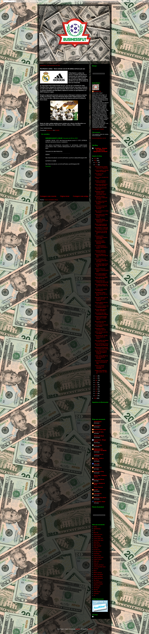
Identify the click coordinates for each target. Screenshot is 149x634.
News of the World (98, 574)
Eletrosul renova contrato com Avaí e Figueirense (101, 167)
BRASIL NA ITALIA (99, 436)
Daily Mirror (96, 542)
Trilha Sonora (97, 591)
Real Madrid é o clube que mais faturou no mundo (101, 228)
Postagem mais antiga (80, 196)
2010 (95, 398)
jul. (96, 382)
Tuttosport (96, 593)
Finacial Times (97, 555)
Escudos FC (97, 549)
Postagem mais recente (48, 196)
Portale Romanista (98, 578)
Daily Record (97, 544)
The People (96, 587)
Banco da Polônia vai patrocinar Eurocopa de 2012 (101, 256)
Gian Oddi (96, 463)
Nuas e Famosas (98, 487)
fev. (96, 393)
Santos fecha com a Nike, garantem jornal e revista (101, 216)
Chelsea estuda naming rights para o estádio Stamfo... (101, 318)
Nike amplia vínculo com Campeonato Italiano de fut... (101, 286)
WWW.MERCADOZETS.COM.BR (53, 138)
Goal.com (96, 563)
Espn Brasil (96, 553)
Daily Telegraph (97, 546)
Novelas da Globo (98, 576)
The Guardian (97, 586)
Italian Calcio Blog (99, 471)
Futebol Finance (98, 559)
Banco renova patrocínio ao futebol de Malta (101, 274)
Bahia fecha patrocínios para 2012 (101, 188)
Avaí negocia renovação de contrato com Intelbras (101, 202)
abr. (96, 389)
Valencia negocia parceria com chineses (101, 303)
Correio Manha (97, 536)
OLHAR (96, 489)
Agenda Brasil (97, 421)
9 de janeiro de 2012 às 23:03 (70, 138)
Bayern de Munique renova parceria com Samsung (101, 344)
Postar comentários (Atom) (51, 199)
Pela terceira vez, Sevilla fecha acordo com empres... (101, 337)
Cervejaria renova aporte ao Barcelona (101, 290)
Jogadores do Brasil (98, 565)
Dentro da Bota (98, 445)
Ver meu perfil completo (98, 129)
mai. (96, 386)
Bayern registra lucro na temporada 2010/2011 (101, 225)
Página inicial (64, 196)
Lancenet (96, 568)
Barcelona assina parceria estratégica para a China (101, 348)
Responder (48, 166)
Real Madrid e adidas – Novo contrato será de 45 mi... (101, 294)
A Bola (95, 526)
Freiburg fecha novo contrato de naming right (101, 281)
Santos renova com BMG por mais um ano (101, 278)
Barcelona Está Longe (100, 429)
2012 (95, 158)
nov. (96, 164)
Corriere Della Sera (98, 538)
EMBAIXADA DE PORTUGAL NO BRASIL (100, 449)
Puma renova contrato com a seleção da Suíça (101, 306)
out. (96, 376)
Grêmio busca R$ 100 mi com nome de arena (101, 185)
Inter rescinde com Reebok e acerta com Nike (101, 341)
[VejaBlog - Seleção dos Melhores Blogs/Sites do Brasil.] (100, 149)
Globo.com (96, 561)
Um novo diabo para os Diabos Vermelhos (100, 310)
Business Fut (97, 91)
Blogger (90, 629)
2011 (95, 160)
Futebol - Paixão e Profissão (99, 459)
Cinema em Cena (98, 534)
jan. (96, 395)
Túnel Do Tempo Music (100, 497)
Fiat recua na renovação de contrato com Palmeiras (101, 207)
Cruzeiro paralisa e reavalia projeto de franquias (101, 171)
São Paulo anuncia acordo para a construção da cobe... (101, 362)
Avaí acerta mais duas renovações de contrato (101, 313)
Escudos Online (97, 551)
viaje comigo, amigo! (99, 501)
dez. (96, 162)
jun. (96, 384)
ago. (96, 380)
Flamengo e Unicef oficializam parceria (100, 329)
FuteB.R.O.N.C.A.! (98, 454)
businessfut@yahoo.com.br (99, 138)
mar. (96, 391)
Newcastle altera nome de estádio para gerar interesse (101, 299)
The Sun (96, 589)
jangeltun (78, 629)
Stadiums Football (98, 584)
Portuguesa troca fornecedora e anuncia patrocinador (101, 237)
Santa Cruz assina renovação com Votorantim (99, 367)
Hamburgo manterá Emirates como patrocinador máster (100, 193)
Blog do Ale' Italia (98, 432)
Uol (94, 595)
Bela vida (96, 532)
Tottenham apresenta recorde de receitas (100, 251)
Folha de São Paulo (98, 557)
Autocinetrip (97, 425)
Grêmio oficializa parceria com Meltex (101, 332)
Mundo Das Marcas (99, 479)
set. (96, 378)
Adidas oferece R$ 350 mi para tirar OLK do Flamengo (101, 357)
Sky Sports (96, 580)
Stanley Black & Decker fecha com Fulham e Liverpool (101, 352)
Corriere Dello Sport (98, 540)
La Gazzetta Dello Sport (100, 566)
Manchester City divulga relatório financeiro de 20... (101, 232)
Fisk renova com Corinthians (99, 174)
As (94, 530)
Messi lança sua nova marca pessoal (100, 322)
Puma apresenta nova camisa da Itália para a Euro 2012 (101, 260)
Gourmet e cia (97, 467)
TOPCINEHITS (98, 493)
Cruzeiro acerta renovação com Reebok (101, 325)
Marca (95, 570)
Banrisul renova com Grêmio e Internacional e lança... (101, 270)
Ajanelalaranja (97, 528)
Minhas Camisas (98, 572)
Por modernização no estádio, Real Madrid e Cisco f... (101, 247)
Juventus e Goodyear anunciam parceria (100, 181)
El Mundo (96, 547)
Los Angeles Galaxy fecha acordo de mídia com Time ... (101, 265)
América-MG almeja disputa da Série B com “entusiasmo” (101, 221)
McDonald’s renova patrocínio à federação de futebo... (101, 198)
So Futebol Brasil (98, 582)
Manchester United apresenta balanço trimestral (100, 242)
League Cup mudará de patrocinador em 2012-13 (101, 372)
